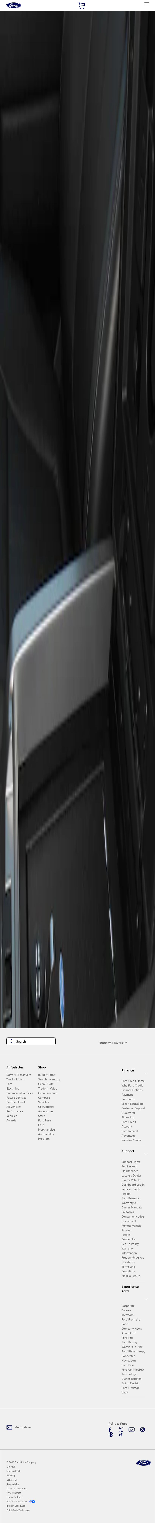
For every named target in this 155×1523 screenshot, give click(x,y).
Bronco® (105, 1043)
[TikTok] (121, 1434)
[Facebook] (110, 1429)
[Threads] (110, 1434)
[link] (11, 1466)
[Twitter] (121, 1429)
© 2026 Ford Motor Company (21, 1462)
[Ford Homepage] (143, 1463)
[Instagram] (142, 1429)
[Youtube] (132, 1429)
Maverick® (119, 1043)
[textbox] (31, 1041)
